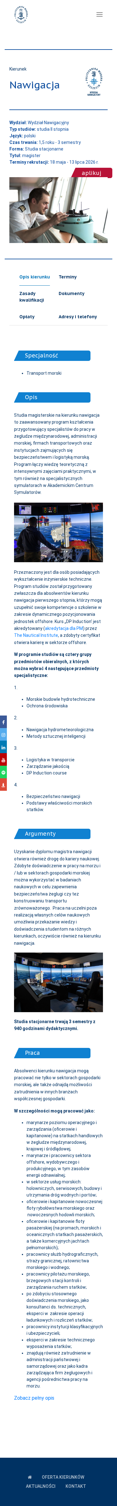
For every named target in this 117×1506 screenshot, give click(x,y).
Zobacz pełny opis (34, 1398)
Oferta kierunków (63, 1477)
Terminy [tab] (68, 277)
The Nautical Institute (36, 635)
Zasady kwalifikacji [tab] (31, 297)
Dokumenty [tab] (72, 293)
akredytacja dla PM (64, 628)
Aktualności (41, 1486)
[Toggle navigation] (99, 15)
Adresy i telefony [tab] (78, 317)
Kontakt (76, 1486)
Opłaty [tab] (27, 317)
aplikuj (91, 173)
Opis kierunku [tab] (34, 277)
